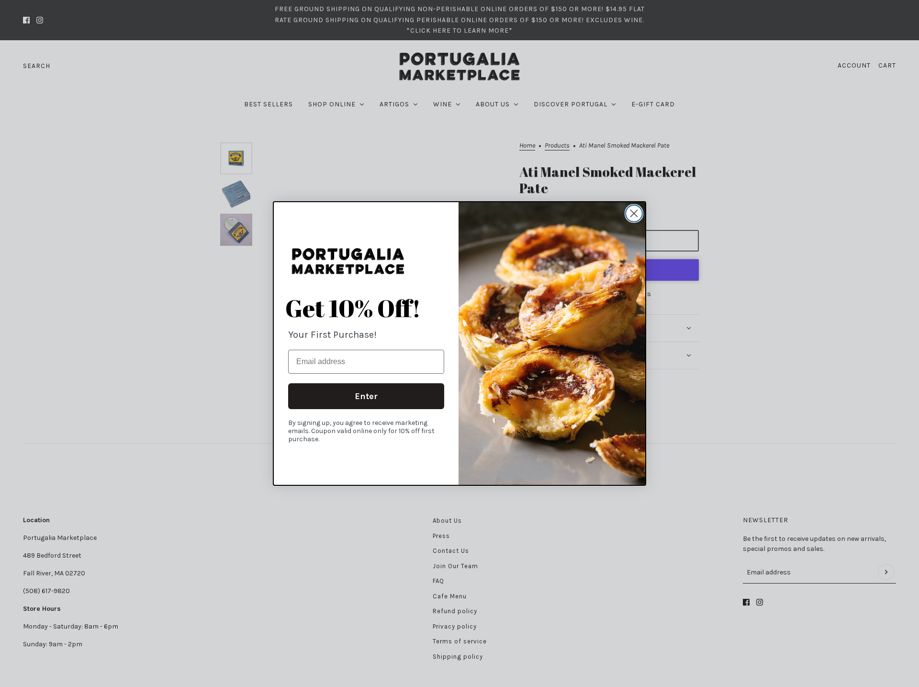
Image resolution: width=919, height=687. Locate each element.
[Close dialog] (634, 213)
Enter (366, 396)
